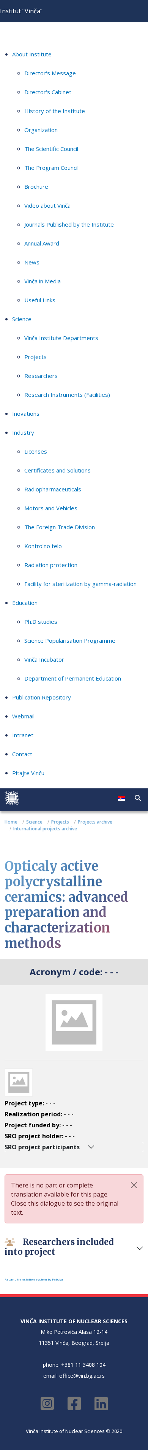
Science (21, 319)
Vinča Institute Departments (61, 338)
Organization (41, 130)
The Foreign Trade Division (59, 527)
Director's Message (50, 73)
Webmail (23, 716)
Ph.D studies (40, 621)
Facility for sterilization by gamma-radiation (80, 583)
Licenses (35, 451)
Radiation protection (50, 565)
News (31, 262)
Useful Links (39, 300)
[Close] (134, 1185)
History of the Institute (54, 111)
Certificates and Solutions (57, 470)
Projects (35, 357)
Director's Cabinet (47, 92)
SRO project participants (42, 1147)
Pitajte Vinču (28, 773)
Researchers (41, 375)
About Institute (32, 54)
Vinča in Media (42, 281)
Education (25, 602)
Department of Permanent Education (72, 678)
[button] (137, 797)
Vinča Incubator (44, 659)
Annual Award (41, 243)
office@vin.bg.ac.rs (82, 1375)
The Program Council (51, 167)
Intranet (22, 735)
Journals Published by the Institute (69, 224)
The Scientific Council (51, 148)
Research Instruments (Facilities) (67, 394)
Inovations (25, 413)
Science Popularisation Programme (69, 640)
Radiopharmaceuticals (52, 489)
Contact (22, 754)
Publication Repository (41, 697)
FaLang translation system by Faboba (34, 1279)
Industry (23, 432)
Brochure (36, 186)
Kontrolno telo (43, 546)
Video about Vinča (47, 205)
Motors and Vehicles (50, 508)
